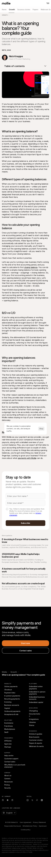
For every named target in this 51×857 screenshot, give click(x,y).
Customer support (11, 759)
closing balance (30, 267)
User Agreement (25, 822)
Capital (7, 708)
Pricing (6, 785)
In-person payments (12, 696)
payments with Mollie (27, 458)
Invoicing (7, 702)
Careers (7, 779)
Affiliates (8, 741)
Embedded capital (36, 702)
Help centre (8, 756)
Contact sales (9, 762)
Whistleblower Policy (30, 826)
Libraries (32, 722)
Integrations (34, 719)
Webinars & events (36, 746)
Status (31, 725)
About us (7, 775)
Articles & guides (35, 734)
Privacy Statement (39, 822)
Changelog (33, 711)
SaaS (6, 732)
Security (7, 788)
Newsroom (8, 782)
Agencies (8, 744)
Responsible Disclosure (12, 826)
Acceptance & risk (11, 714)
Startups (7, 747)
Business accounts (11, 705)
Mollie (4, 672)
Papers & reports (35, 743)
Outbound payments (12, 711)
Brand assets (34, 737)
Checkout (8, 690)
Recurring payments (12, 699)
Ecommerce (8, 723)
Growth (5, 15)
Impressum (43, 826)
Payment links (9, 693)
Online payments (11, 686)
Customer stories (35, 740)
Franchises (8, 726)
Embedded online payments (36, 687)
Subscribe (25, 523)
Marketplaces (9, 729)
